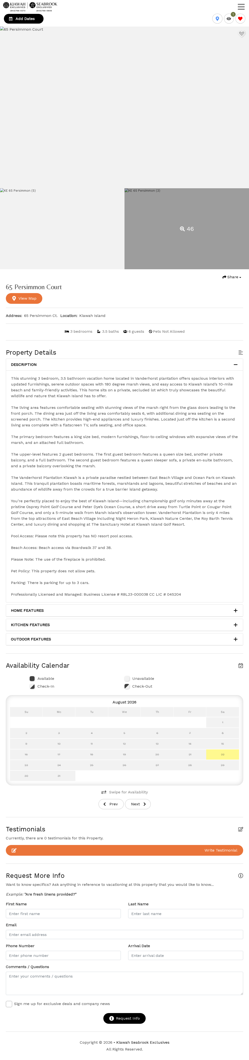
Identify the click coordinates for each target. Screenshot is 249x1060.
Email (11, 925)
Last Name (138, 904)
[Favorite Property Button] (241, 32)
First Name (16, 904)
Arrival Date (139, 945)
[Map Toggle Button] (217, 18)
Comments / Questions (27, 966)
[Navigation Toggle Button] (241, 7)
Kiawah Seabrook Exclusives (142, 1042)
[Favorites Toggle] (240, 18)
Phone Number (20, 945)
